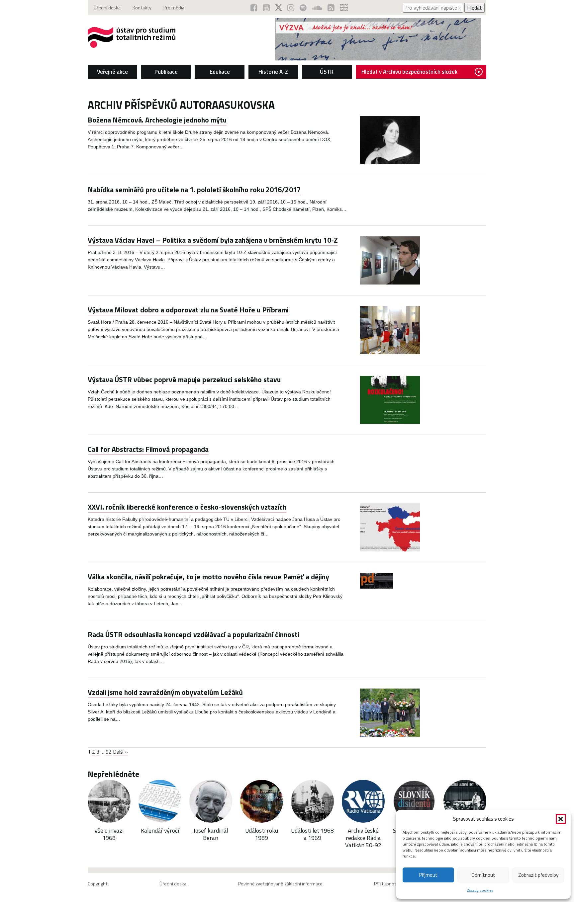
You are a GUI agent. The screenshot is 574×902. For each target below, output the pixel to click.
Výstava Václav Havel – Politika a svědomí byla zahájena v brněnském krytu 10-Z (213, 240)
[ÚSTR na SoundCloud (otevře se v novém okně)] (317, 7)
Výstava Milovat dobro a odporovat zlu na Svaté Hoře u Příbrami (188, 309)
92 (109, 752)
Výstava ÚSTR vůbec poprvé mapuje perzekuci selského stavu (184, 379)
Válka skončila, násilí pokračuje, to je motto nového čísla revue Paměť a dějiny (208, 576)
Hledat (474, 8)
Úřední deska (107, 7)
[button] (560, 819)
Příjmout (428, 875)
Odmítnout (483, 875)
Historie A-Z (273, 71)
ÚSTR (327, 71)
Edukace (220, 71)
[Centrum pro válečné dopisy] (378, 58)
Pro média (173, 7)
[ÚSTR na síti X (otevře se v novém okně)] (278, 7)
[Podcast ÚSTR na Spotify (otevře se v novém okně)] (303, 7)
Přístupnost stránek (395, 883)
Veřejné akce (112, 71)
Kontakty (142, 7)
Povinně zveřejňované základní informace (280, 883)
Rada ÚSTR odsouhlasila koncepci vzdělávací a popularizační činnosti (193, 634)
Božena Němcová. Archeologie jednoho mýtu (157, 120)
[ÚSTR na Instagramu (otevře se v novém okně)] (291, 7)
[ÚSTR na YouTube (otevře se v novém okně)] (266, 7)
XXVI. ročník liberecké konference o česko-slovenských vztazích (187, 507)
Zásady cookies (480, 890)
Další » (120, 752)
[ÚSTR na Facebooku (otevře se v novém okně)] (254, 7)
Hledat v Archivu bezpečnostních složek (409, 71)
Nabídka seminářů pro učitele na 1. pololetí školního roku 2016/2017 (194, 189)
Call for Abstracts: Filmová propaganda (148, 449)
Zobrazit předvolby (538, 875)
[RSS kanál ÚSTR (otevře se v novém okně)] (331, 7)
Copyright (98, 883)
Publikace (166, 71)
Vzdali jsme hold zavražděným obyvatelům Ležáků (165, 692)
